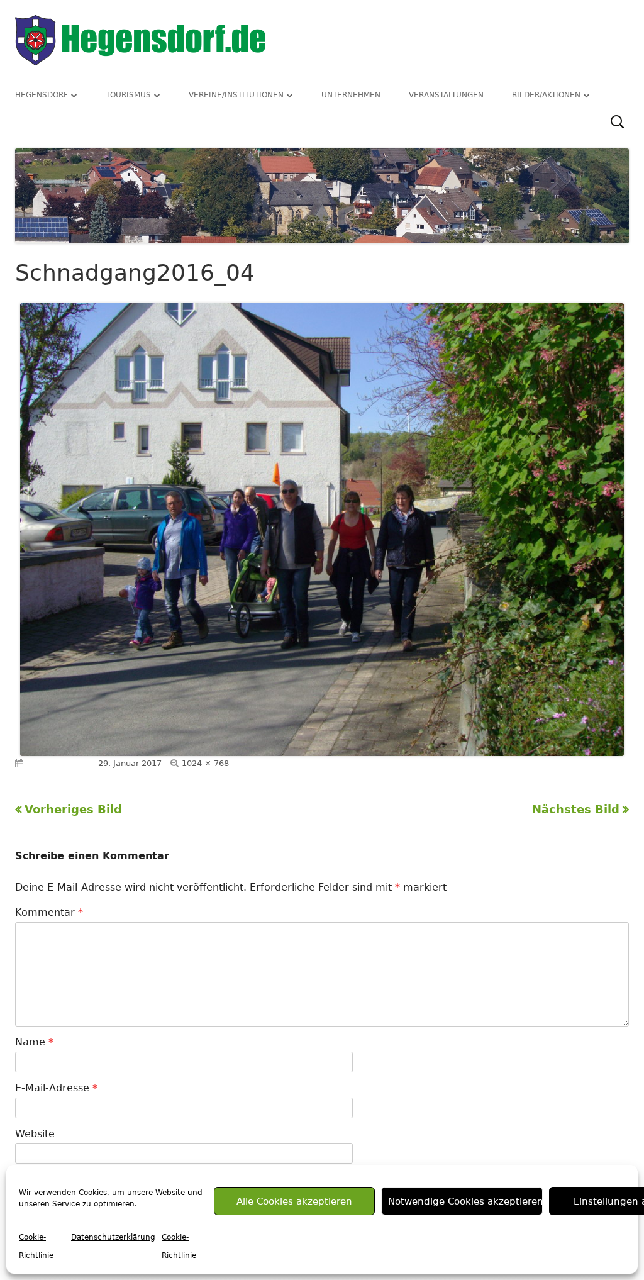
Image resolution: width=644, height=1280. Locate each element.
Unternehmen (350, 95)
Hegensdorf (41, 95)
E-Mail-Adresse (56, 1088)
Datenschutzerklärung (113, 1237)
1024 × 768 (205, 763)
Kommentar (49, 912)
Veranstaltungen (446, 95)
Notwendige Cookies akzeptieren (465, 1201)
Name (34, 1042)
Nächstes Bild (575, 809)
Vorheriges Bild (73, 809)
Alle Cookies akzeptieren (294, 1201)
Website (35, 1134)
